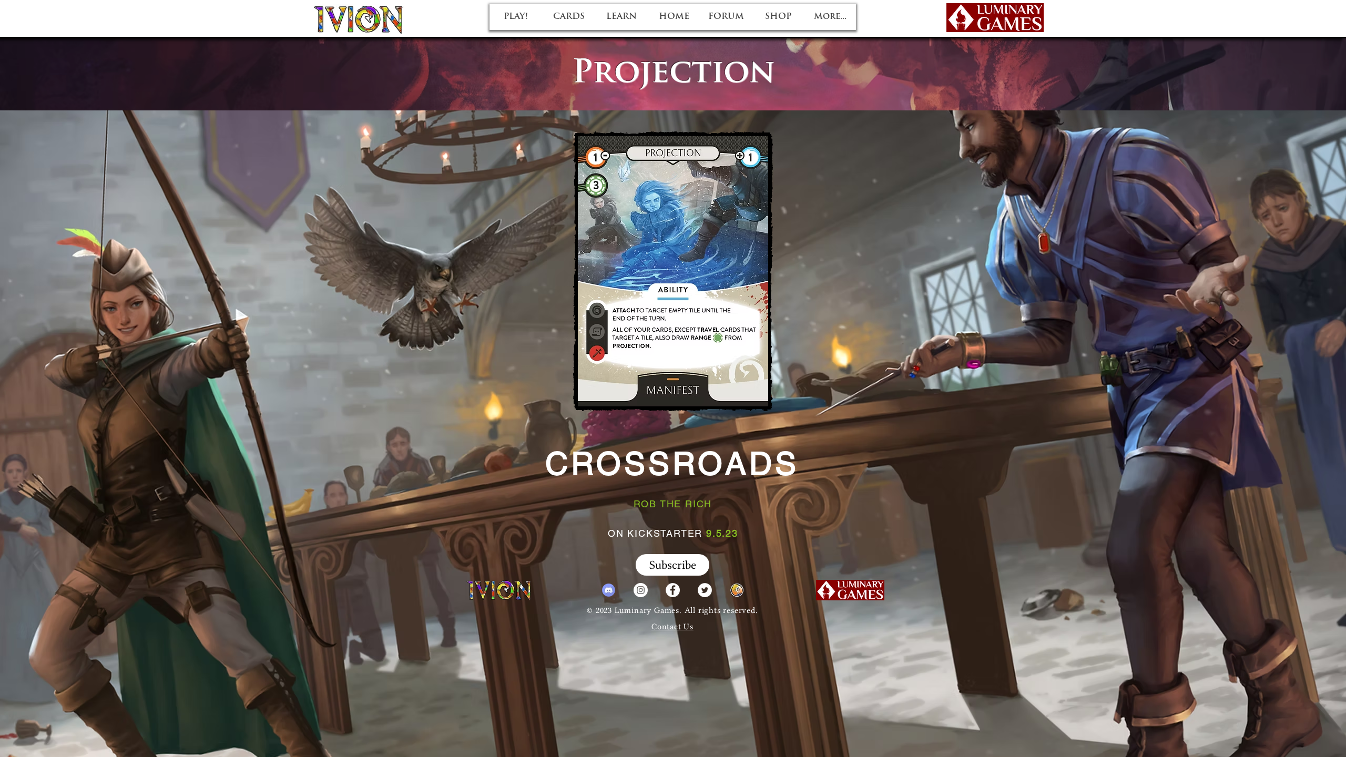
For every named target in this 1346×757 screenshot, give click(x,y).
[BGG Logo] (737, 590)
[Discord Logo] (608, 590)
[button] (672, 565)
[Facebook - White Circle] (673, 590)
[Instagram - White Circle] (641, 590)
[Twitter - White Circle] (705, 590)
